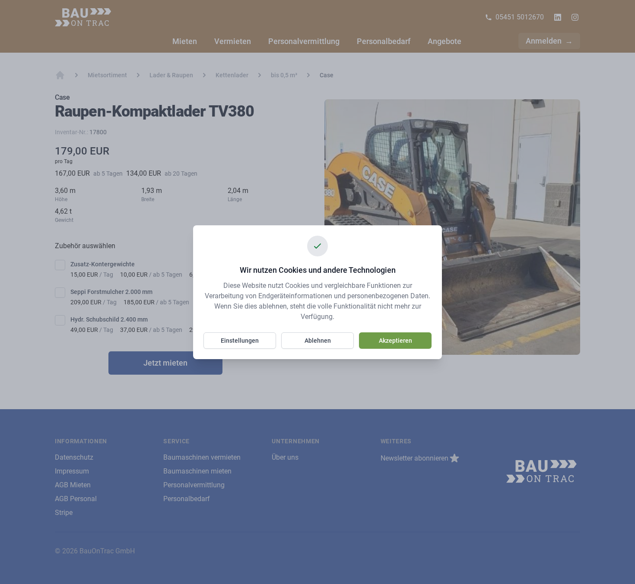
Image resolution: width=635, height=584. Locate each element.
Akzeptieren (395, 340)
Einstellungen (240, 340)
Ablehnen (318, 340)
